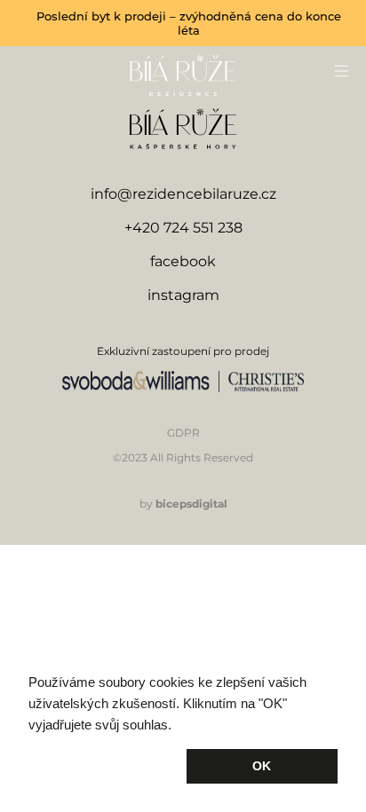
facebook (183, 261)
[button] (103, 767)
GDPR (183, 432)
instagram (183, 295)
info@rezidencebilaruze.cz (183, 193)
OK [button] (261, 766)
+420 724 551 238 (183, 227)
